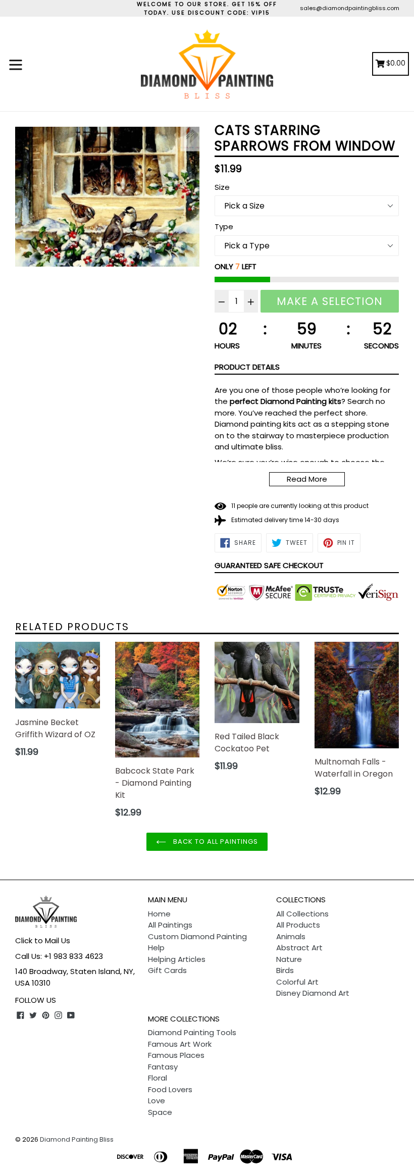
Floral (157, 1078)
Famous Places (176, 1055)
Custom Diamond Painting (197, 936)
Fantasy (163, 1066)
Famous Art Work (180, 1044)
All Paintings (170, 925)
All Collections (302, 913)
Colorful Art (297, 982)
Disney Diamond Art (312, 993)
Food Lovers (170, 1089)
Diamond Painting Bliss (77, 1139)
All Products (298, 925)
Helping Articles (176, 959)
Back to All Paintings (214, 841)
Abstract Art (299, 947)
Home (159, 913)
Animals (290, 936)
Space (160, 1112)
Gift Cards (167, 970)
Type (224, 226)
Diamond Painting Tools (192, 1032)
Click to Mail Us (42, 940)
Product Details (247, 367)
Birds (285, 970)
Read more (307, 479)
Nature (289, 959)
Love (156, 1100)
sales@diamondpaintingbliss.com (349, 8)
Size (222, 187)
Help (156, 947)
